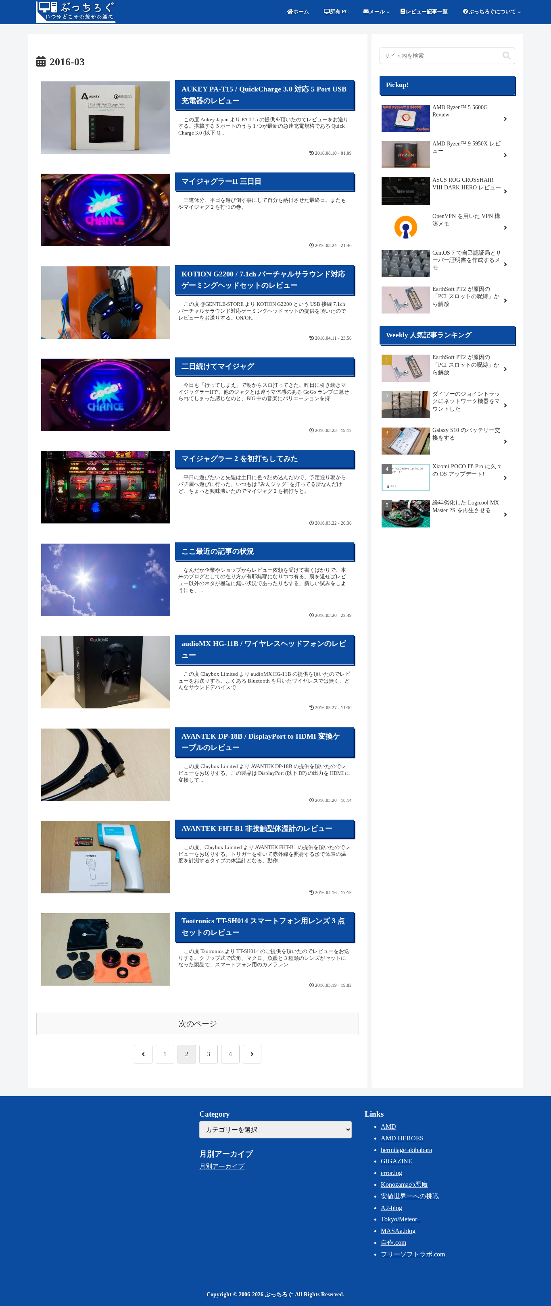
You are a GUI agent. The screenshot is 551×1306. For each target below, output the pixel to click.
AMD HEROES (402, 1138)
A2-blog (391, 1207)
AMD (388, 1126)
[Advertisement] (447, 598)
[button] (506, 55)
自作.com (393, 1242)
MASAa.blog (398, 1230)
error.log (391, 1172)
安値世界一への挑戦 (410, 1196)
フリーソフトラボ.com (413, 1254)
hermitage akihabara (406, 1149)
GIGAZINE (396, 1161)
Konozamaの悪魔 (404, 1184)
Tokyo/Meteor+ (401, 1219)
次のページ (198, 1023)
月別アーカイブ (221, 1166)
